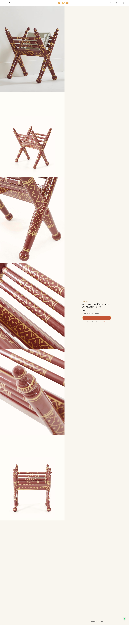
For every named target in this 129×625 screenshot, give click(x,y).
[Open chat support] (124, 619)
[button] (97, 318)
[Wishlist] (111, 302)
